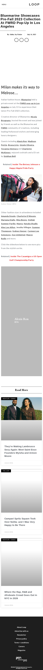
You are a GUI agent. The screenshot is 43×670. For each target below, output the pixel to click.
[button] (16, 40)
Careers (22, 646)
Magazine (21, 650)
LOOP (34, 4)
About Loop (21, 627)
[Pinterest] (38, 621)
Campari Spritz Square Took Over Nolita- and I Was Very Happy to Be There (20, 521)
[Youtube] (25, 621)
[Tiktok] (31, 621)
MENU (4, 4)
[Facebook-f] (5, 621)
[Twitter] (11, 621)
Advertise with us (21, 631)
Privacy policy (21, 639)
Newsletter (21, 635)
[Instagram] (18, 621)
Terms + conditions (21, 643)
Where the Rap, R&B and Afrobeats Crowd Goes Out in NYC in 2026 (20, 595)
